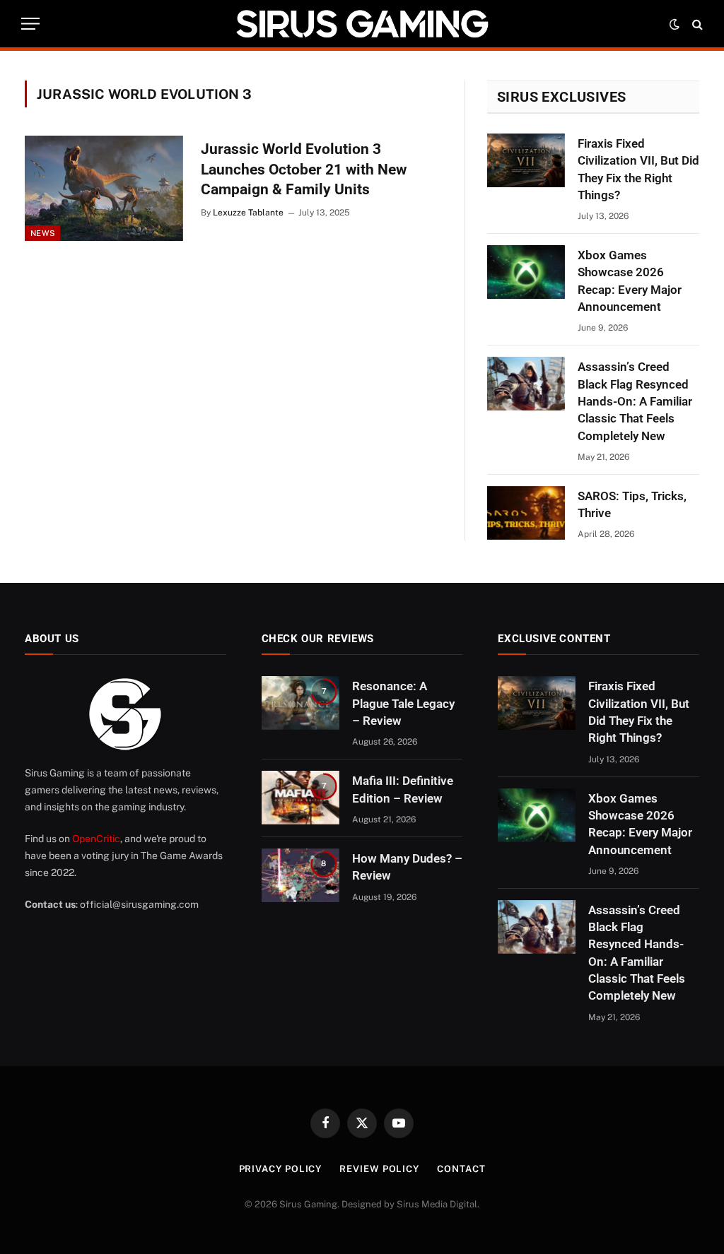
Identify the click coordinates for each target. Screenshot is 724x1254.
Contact (461, 1169)
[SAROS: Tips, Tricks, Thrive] (526, 513)
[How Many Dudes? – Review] (300, 875)
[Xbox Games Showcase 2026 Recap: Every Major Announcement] (526, 272)
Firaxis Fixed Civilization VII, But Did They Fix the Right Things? (638, 169)
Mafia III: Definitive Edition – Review (402, 789)
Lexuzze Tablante (248, 213)
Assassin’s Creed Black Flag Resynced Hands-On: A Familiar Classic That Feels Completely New (635, 401)
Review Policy (379, 1169)
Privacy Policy (280, 1169)
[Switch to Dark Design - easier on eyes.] (674, 24)
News (42, 233)
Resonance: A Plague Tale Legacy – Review (403, 703)
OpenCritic (96, 838)
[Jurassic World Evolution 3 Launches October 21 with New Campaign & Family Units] (104, 188)
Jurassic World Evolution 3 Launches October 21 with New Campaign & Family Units (304, 169)
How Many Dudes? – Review (407, 866)
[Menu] (30, 24)
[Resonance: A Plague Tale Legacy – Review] (300, 703)
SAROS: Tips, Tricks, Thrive (632, 504)
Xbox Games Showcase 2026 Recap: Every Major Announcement (630, 281)
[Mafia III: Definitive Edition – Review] (300, 797)
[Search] (696, 24)
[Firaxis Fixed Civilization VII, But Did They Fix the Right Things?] (526, 160)
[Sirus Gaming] (362, 23)
